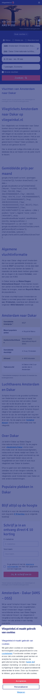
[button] (21, 692)
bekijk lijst (30, 662)
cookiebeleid (7, 653)
